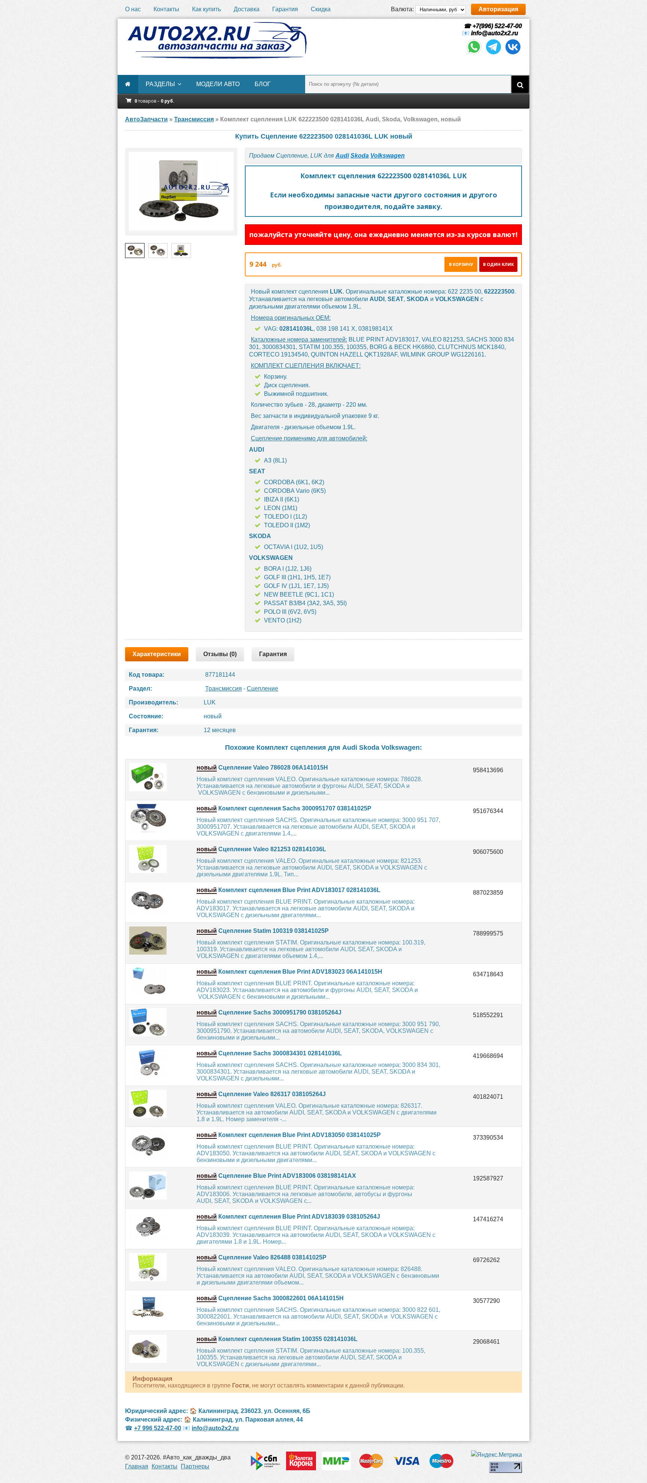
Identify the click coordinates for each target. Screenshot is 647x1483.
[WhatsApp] (474, 54)
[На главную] (217, 40)
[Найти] (520, 84)
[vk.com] (513, 54)
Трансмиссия (223, 688)
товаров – (154, 101)
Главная (136, 1466)
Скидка (321, 9)
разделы (160, 84)
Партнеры (195, 1466)
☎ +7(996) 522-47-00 (492, 26)
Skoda (359, 155)
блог (263, 84)
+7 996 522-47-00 (157, 1428)
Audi (342, 155)
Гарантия (285, 9)
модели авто (218, 84)
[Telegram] (493, 54)
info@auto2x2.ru (494, 33)
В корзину (461, 264)
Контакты (166, 9)
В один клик (498, 264)
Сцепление (262, 688)
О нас (133, 9)
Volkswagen (387, 155)
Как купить (206, 9)
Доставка (246, 9)
